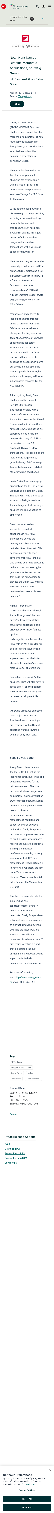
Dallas (30, 1073)
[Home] (14, 6)
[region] (27, 1489)
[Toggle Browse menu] (42, 18)
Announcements (33, 1079)
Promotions (16, 1079)
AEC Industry (16, 1062)
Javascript (11, 1162)
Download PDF (13, 1148)
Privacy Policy (28, 1484)
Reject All (27, 1499)
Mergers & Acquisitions (21, 1068)
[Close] (50, 1470)
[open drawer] (50, 6)
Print (7, 1144)
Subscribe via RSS (15, 1153)
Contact (14, 1114)
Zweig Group (25, 96)
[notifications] (43, 6)
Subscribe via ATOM (16, 1158)
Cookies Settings (27, 1490)
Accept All (27, 1507)
